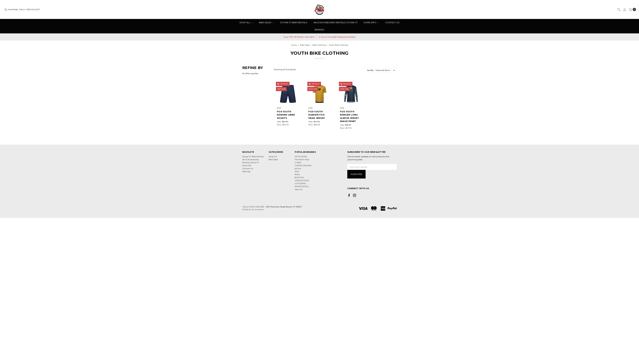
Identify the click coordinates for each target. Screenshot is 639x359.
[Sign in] (624, 9)
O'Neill (298, 162)
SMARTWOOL (302, 186)
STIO (297, 171)
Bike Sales (265, 22)
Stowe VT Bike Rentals (293, 22)
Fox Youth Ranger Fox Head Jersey (316, 114)
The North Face (302, 159)
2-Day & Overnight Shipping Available (337, 37)
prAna (298, 168)
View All (298, 189)
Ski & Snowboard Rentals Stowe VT (335, 22)
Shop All (245, 22)
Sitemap (246, 171)
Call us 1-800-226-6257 (253, 206)
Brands (319, 29)
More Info (370, 22)
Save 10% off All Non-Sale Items (299, 37)
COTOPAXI (300, 183)
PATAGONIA (301, 156)
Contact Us (392, 22)
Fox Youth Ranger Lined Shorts (286, 114)
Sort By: (370, 70)
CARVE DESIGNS (303, 165)
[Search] (618, 9)
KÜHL (297, 174)
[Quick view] (296, 85)
